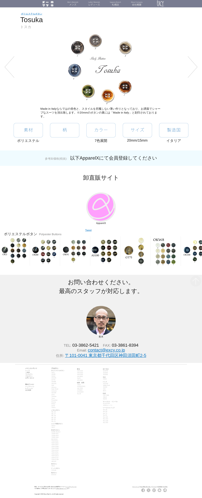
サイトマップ (135, 486)
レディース (73, 486)
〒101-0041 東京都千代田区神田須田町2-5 (105, 355)
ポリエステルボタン (31, 14)
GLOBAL (165, 486)
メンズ (68, 486)
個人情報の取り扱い (145, 486)
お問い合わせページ (61, 488)
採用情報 (159, 486)
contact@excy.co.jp (106, 350)
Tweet (88, 230)
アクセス (154, 486)
